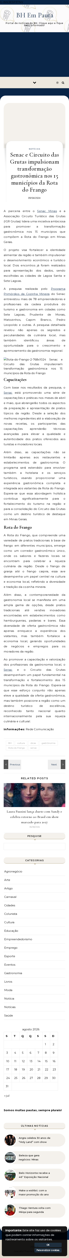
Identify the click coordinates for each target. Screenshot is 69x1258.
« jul (6, 1095)
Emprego (10, 947)
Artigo (8, 888)
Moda (8, 990)
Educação (11, 930)
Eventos (9, 964)
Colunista (10, 914)
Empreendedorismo (18, 939)
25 (15, 1078)
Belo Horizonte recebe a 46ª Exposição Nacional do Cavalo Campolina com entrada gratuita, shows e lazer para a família (34, 1175)
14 (39, 1061)
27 (31, 1078)
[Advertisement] (34, 54)
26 (23, 1078)
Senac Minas (47, 211)
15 (46, 1061)
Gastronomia (13, 973)
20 (31, 1069)
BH (10, 743)
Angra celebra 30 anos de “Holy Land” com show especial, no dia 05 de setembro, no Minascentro (34, 1140)
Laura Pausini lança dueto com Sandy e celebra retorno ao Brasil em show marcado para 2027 (34, 816)
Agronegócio (13, 871)
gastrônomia (48, 743)
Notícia (9, 998)
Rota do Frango (16, 747)
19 (23, 1069)
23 (54, 1069)
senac (34, 747)
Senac (8, 392)
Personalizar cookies (48, 1250)
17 (7, 1069)
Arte (7, 880)
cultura (21, 743)
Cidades (9, 905)
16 (54, 1061)
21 (39, 1069)
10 (7, 1061)
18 (15, 1069)
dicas (33, 743)
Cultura (9, 922)
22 (46, 1069)
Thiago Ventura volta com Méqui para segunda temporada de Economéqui (35, 1210)
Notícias (34, 149)
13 (31, 1061)
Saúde (8, 1015)
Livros (8, 981)
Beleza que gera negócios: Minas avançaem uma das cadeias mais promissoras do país (34, 1157)
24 (8, 1078)
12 (23, 1061)
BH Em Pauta (34, 15)
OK (48, 1244)
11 (15, 1061)
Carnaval (10, 897)
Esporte (9, 956)
